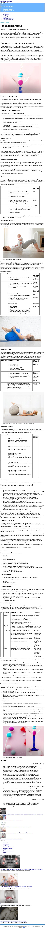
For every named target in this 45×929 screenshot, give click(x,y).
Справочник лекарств (8, 10)
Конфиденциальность (8, 19)
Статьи (4, 11)
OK (24, 927)
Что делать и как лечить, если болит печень (11, 838)
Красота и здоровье (7, 9)
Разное (4, 849)
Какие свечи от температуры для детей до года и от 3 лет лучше (16, 832)
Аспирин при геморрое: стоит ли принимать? (11, 820)
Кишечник (5, 15)
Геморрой (5, 17)
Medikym (2, 4)
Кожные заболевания (8, 18)
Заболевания (6, 14)
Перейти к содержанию (6, 1)
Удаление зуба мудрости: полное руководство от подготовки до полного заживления (21, 814)
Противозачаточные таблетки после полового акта (13, 921)
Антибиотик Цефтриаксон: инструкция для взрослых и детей (15, 826)
